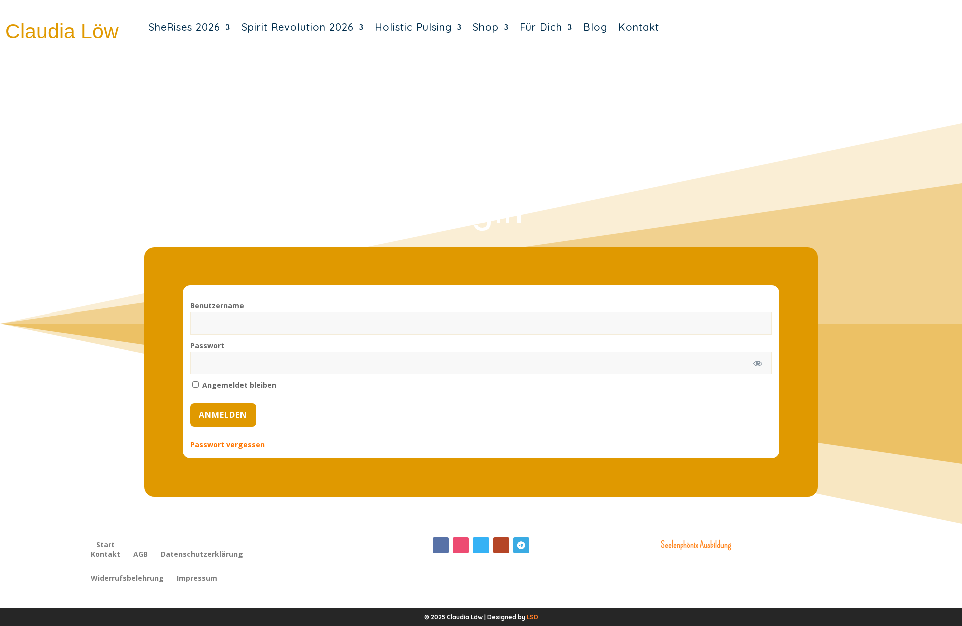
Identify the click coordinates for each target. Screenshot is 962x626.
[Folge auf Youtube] (501, 545)
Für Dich (541, 27)
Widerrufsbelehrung (127, 579)
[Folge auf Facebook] (441, 545)
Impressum (197, 579)
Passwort (207, 345)
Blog (595, 27)
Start (105, 544)
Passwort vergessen (227, 444)
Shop (486, 27)
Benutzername (217, 305)
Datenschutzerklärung (202, 555)
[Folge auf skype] (481, 545)
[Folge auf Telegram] (521, 545)
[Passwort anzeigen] (757, 363)
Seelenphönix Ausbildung (696, 544)
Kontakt (638, 27)
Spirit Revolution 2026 (298, 27)
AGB (140, 555)
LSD (532, 617)
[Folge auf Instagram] (461, 545)
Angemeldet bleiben (238, 385)
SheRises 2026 (184, 27)
